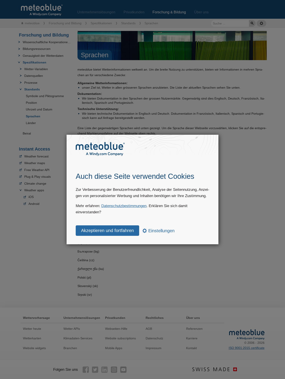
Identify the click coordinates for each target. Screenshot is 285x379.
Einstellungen (161, 230)
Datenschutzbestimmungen (124, 206)
